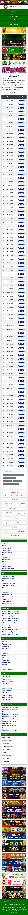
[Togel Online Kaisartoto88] (14, 829)
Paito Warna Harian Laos (9, 723)
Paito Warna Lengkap (8, 603)
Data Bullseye (6, 651)
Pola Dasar (15, 518)
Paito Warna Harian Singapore (10, 707)
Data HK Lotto (6, 910)
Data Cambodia (7, 648)
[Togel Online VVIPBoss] (14, 30)
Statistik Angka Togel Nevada (10, 632)
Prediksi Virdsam (5, 737)
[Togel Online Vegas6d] (14, 796)
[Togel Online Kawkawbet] (14, 789)
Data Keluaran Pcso (14, 76)
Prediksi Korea (6, 559)
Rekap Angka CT (8, 504)
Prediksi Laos (6, 561)
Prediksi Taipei (6, 564)
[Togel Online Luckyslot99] (14, 842)
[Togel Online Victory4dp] (14, 783)
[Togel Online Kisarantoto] (14, 56)
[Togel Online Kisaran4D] (14, 50)
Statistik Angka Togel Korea (10, 625)
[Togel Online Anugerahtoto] (14, 862)
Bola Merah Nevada (8, 697)
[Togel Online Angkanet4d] (14, 875)
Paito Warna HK (5, 904)
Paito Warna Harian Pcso (10, 478)
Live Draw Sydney (14, 16)
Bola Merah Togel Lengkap (9, 699)
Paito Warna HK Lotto (21, 909)
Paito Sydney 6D (14, 24)
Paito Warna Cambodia (9, 583)
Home (14, 11)
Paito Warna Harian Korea (9, 721)
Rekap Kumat (14, 499)
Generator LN (8, 496)
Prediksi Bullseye (7, 555)
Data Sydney (6, 646)
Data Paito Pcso (7, 481)
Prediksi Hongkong (7, 548)
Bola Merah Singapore (8, 677)
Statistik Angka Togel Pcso (9, 622)
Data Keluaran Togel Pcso (16, 78)
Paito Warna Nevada (8, 597)
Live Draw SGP (14, 14)
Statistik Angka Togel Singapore (11, 611)
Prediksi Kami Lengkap (8, 568)
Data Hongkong (7, 644)
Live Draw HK (10, 907)
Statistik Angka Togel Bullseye (10, 620)
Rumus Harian (21, 496)
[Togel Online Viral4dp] (14, 70)
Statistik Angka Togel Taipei (10, 629)
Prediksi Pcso (15, 484)
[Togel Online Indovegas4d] (14, 895)
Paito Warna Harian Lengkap (10, 730)
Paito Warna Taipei (8, 594)
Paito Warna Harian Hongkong (10, 709)
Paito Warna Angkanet (7, 740)
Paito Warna (14, 19)
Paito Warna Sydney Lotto (10, 909)
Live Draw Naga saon (6, 746)
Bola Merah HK (6, 679)
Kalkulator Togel (14, 535)
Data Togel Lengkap (8, 669)
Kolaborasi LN (21, 531)
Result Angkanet (5, 749)
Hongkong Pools (5, 758)
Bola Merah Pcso (17, 481)
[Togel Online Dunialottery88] (14, 856)
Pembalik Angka (8, 523)
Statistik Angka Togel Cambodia (11, 618)
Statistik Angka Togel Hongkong (11, 613)
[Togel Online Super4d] (14, 43)
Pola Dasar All (21, 513)
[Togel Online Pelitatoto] (14, 63)
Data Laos (5, 657)
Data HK (5, 906)
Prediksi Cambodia (8, 552)
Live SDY (3, 752)
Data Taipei (6, 660)
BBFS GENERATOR (14, 492)
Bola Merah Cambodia (8, 683)
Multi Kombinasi (20, 523)
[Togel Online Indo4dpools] (14, 836)
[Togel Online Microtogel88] (14, 770)
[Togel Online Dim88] (14, 36)
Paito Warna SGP (22, 904)
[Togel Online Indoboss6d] (14, 776)
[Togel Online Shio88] (14, 889)
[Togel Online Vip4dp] (14, 849)
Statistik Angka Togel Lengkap (10, 634)
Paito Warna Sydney (8, 580)
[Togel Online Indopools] (14, 882)
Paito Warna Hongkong (9, 578)
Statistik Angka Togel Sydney (10, 616)
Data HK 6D (6, 664)
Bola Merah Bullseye (8, 686)
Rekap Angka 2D (14, 509)
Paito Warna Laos (7, 592)
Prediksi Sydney (7, 550)
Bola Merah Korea (7, 690)
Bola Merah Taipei (7, 695)
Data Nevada (6, 662)
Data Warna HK (5, 543)
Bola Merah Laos (7, 693)
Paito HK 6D (14, 22)
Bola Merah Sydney (8, 681)
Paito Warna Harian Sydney (10, 712)
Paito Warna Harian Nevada (10, 728)
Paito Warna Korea (7, 590)
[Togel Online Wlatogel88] (14, 816)
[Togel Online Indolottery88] (14, 869)
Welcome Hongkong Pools (7, 755)
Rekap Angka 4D (8, 513)
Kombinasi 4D (8, 531)
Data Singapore (7, 641)
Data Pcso (5, 653)
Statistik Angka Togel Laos (9, 627)
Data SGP (9, 906)
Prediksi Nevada (7, 566)
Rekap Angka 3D (21, 504)
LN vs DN (14, 527)
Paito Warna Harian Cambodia (10, 714)
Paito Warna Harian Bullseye (10, 716)
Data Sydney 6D (7, 667)
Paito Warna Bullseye (8, 585)
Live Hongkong (5, 761)
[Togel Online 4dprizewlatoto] (14, 823)
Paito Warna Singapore (9, 576)
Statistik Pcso (7, 484)
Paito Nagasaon (5, 743)
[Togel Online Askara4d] (14, 803)
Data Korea (6, 655)
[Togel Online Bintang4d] (14, 809)
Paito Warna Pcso (19, 475)
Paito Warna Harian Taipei (9, 725)
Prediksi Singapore (8, 545)
